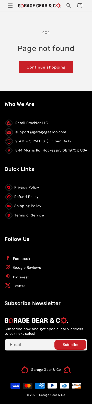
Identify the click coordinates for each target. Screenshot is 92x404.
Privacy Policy (26, 187)
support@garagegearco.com (40, 132)
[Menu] (10, 5)
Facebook (21, 258)
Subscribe (70, 345)
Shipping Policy (28, 206)
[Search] (68, 5)
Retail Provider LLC (31, 123)
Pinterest (21, 277)
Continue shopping (46, 67)
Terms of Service (29, 215)
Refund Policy (26, 196)
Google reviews (27, 267)
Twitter (19, 286)
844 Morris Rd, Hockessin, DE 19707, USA (51, 150)
